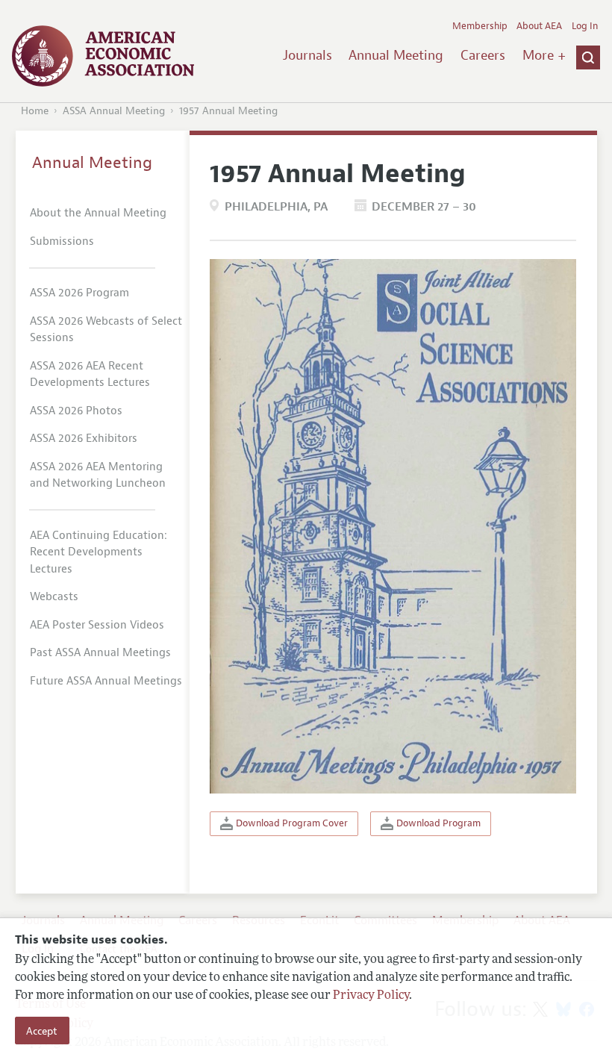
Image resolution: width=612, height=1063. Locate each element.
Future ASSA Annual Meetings (106, 681)
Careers (482, 55)
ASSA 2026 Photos (76, 411)
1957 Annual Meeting (228, 111)
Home (35, 111)
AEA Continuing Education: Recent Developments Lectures (98, 552)
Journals (307, 55)
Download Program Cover (291, 823)
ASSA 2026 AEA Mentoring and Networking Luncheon (98, 475)
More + (544, 55)
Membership (480, 26)
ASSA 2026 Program (79, 293)
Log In (585, 26)
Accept (41, 1031)
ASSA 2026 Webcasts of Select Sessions (106, 330)
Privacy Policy (371, 996)
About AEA (539, 26)
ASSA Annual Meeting (114, 111)
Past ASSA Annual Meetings (100, 653)
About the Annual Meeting (98, 213)
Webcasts (54, 597)
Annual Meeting (396, 55)
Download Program (437, 823)
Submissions (62, 241)
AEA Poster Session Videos (97, 625)
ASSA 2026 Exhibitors (83, 438)
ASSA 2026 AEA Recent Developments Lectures (90, 374)
